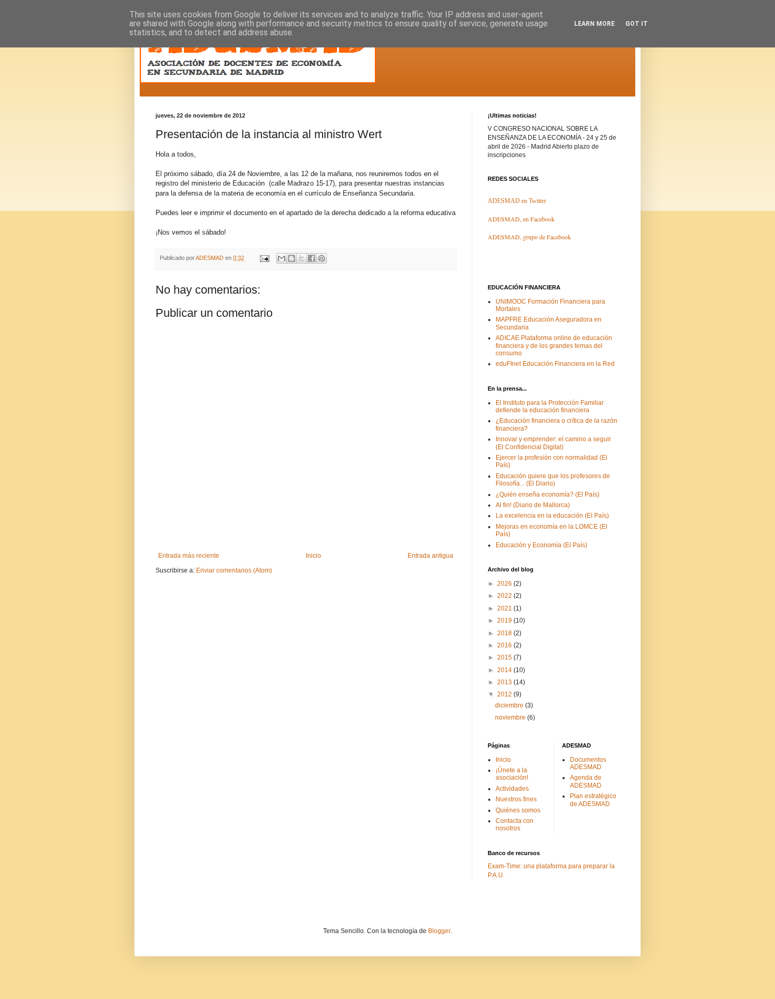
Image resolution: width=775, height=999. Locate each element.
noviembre (511, 717)
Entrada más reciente (188, 555)
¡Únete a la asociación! (512, 774)
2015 (505, 657)
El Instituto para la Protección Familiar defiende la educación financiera (550, 406)
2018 (505, 633)
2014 (505, 670)
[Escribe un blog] (291, 258)
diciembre (510, 705)
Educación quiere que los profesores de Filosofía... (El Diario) (553, 479)
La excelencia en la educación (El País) (552, 515)
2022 (505, 595)
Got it (636, 23)
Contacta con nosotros (515, 824)
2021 (505, 608)
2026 (505, 583)
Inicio (313, 555)
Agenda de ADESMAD (586, 781)
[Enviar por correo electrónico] (281, 258)
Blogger (439, 931)
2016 (505, 645)
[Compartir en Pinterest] (321, 258)
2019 (505, 620)
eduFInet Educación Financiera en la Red (555, 363)
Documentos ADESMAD (588, 763)
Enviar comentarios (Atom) (234, 570)
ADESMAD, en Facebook (521, 219)
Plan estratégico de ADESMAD (593, 799)
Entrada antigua (430, 555)
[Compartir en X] (301, 258)
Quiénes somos (518, 810)
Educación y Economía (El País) (541, 545)
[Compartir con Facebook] (311, 258)
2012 (505, 694)
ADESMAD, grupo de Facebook (529, 236)
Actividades (512, 788)
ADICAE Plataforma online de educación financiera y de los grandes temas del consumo (554, 345)
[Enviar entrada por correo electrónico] (264, 258)
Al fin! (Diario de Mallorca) (533, 505)
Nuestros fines (516, 799)
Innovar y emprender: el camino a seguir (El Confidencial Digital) (553, 442)
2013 (505, 682)
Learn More (594, 23)
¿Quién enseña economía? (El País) (547, 494)
